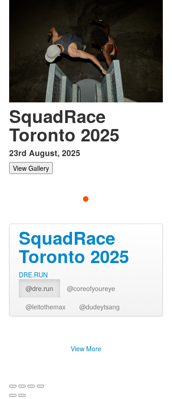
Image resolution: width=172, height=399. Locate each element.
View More (86, 348)
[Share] (22, 386)
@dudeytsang (99, 306)
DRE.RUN (33, 274)
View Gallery (31, 168)
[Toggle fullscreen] (31, 386)
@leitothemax (46, 306)
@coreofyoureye (91, 288)
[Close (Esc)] (13, 386)
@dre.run (39, 288)
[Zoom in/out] (40, 386)
